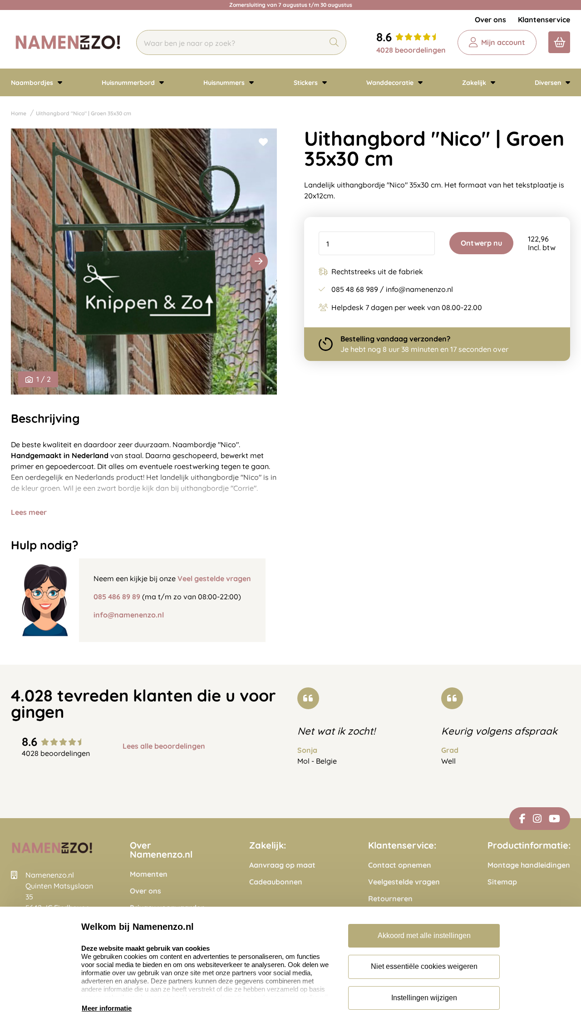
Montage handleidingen (528, 865)
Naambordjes (33, 83)
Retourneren (390, 898)
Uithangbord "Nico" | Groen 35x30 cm (83, 113)
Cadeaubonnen (275, 882)
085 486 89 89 (117, 596)
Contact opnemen (399, 865)
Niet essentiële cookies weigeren (424, 966)
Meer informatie (107, 1008)
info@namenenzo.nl (129, 614)
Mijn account (503, 42)
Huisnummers (224, 83)
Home (18, 113)
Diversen (549, 83)
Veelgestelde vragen (404, 882)
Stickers (307, 83)
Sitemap (502, 882)
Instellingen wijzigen (424, 998)
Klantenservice (544, 19)
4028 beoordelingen (411, 49)
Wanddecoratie (390, 83)
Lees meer (29, 512)
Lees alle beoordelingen (164, 746)
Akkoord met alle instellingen (424, 935)
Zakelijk (475, 83)
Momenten (148, 874)
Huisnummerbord (129, 83)
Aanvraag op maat (282, 865)
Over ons (490, 19)
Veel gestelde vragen (214, 578)
